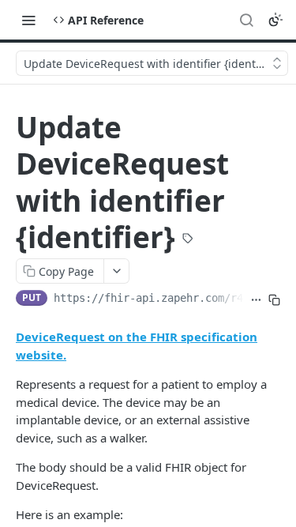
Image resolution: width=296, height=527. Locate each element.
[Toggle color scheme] (275, 19)
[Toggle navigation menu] (28, 19)
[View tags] (187, 239)
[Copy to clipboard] (274, 299)
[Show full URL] (256, 299)
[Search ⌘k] (246, 19)
